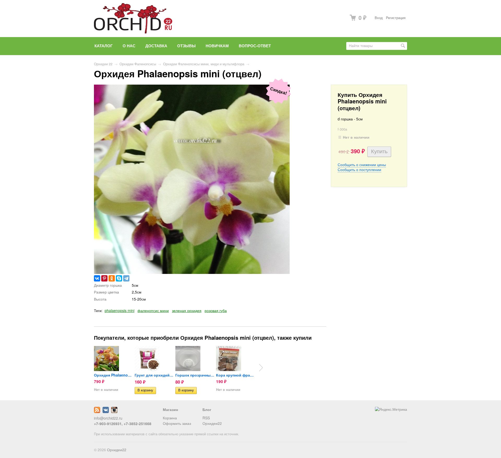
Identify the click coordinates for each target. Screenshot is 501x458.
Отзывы (186, 46)
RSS (206, 417)
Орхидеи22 (212, 423)
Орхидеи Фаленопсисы (138, 64)
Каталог (103, 46)
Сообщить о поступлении (359, 169)
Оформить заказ (177, 423)
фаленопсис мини (153, 310)
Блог (206, 409)
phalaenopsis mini (119, 310)
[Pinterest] (104, 278)
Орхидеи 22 (103, 64)
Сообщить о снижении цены (362, 164)
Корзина (170, 417)
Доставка (156, 46)
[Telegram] (126, 278)
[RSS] (97, 411)
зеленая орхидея (186, 310)
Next (261, 367)
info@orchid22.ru (108, 418)
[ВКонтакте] (97, 278)
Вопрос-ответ (255, 46)
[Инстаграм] (114, 411)
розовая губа (216, 310)
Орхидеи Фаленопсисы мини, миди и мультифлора (203, 64)
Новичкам (217, 46)
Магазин (170, 409)
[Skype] (119, 278)
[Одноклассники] (112, 278)
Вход (379, 17)
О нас (129, 46)
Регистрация (395, 17)
